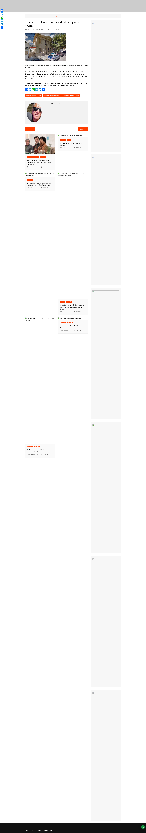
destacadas (51, 30)
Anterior (31, 129)
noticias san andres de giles (52, 95)
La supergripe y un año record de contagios (71, 144)
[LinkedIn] (2, 24)
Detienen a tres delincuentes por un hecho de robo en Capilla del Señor (39, 184)
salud (69, 139)
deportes (62, 301)
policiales (57, 30)
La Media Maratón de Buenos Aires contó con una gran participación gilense (72, 307)
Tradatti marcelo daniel (32, 30)
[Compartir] (2, 27)
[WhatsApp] (2, 17)
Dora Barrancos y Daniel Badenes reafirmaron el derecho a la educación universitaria (39, 162)
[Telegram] (2, 20)
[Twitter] (2, 13)
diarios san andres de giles (34, 95)
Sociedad (37, 446)
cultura (29, 157)
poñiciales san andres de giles (71, 95)
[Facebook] (2, 10)
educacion (42, 157)
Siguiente (82, 129)
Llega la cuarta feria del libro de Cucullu (71, 327)
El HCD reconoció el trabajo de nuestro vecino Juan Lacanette (37, 451)
